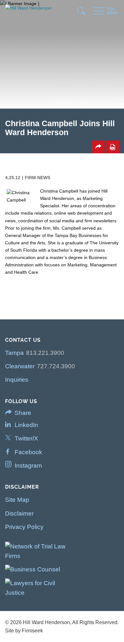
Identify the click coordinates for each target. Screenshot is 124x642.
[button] (98, 147)
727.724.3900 (56, 366)
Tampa (14, 352)
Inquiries (16, 379)
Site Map (17, 499)
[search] (81, 12)
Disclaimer (19, 513)
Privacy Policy (24, 527)
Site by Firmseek (24, 630)
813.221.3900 (45, 352)
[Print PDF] (112, 147)
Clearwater (20, 366)
